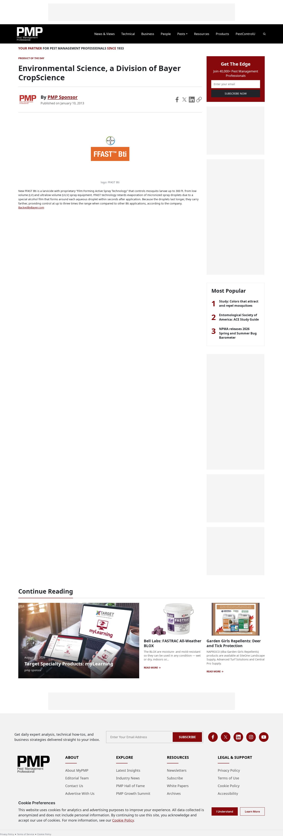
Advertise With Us (80, 793)
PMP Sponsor (63, 97)
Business (147, 34)
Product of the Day (31, 58)
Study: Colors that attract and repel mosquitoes (238, 303)
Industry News (128, 778)
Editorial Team (77, 778)
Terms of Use (228, 778)
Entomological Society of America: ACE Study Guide (239, 317)
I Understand (224, 811)
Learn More (252, 811)
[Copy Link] (199, 99)
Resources (201, 34)
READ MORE (151, 667)
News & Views (104, 34)
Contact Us (74, 785)
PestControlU (245, 34)
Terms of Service (25, 834)
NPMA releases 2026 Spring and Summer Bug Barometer (238, 333)
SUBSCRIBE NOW (236, 93)
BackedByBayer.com (31, 207)
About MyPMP (76, 770)
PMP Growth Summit (133, 793)
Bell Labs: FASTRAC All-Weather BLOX (172, 643)
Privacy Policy (229, 770)
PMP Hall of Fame (130, 785)
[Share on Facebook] (177, 99)
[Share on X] (184, 99)
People (166, 34)
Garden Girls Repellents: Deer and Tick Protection (234, 643)
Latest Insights (128, 770)
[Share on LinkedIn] (192, 99)
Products (222, 34)
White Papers (178, 785)
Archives (174, 793)
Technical (128, 34)
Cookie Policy (228, 785)
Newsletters (177, 770)
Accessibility (228, 793)
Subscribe (187, 737)
